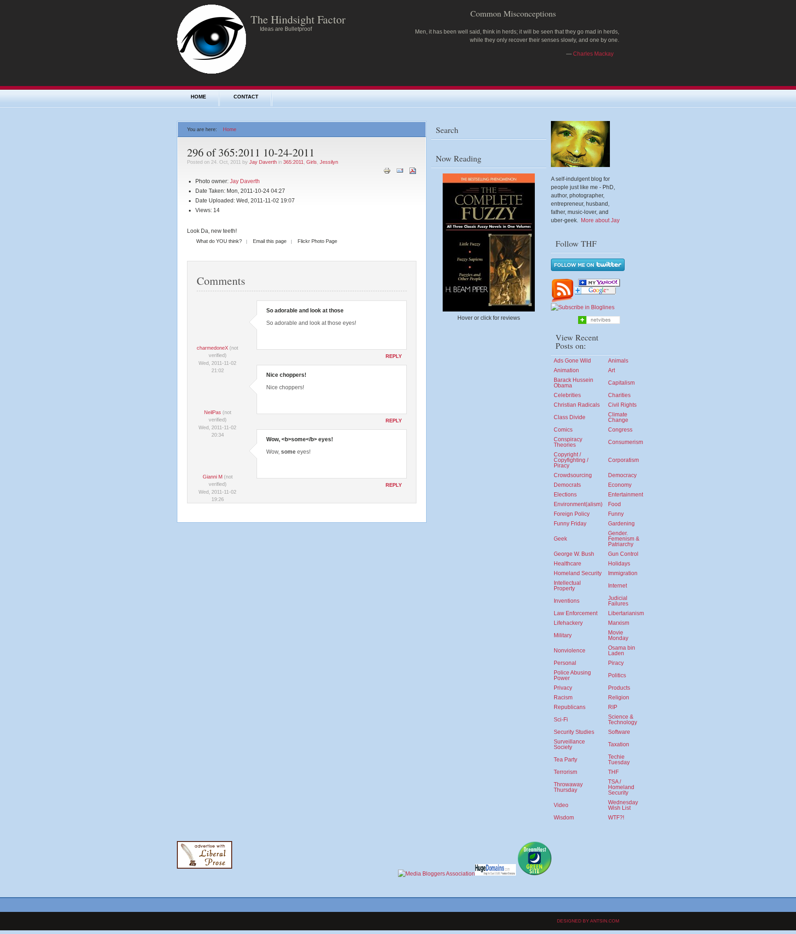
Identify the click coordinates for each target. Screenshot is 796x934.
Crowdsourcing (573, 475)
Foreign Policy (572, 514)
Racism (563, 697)
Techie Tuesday (619, 760)
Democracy (622, 475)
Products (619, 688)
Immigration (623, 573)
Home (198, 96)
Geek (560, 539)
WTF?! (616, 817)
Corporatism (623, 460)
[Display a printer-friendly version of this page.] (387, 170)
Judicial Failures (618, 601)
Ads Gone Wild (572, 360)
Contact (246, 96)
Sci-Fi (561, 719)
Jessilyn (329, 162)
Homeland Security (578, 573)
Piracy (616, 663)
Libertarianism (626, 613)
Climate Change (618, 417)
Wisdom (564, 817)
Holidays (619, 563)
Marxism (618, 623)
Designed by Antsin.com (588, 920)
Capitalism (621, 383)
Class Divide (569, 417)
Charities (619, 395)
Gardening (621, 523)
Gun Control (623, 554)
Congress (620, 430)
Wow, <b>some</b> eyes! (299, 439)
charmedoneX (212, 348)
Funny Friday (570, 523)
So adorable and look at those (305, 310)
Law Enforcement (575, 613)
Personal (565, 663)
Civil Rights (622, 405)
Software (619, 732)
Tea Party (565, 759)
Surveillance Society (569, 744)
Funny (616, 514)
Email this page (270, 241)
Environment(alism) (578, 504)
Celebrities (567, 395)
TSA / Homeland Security (621, 787)
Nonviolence (569, 650)
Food (614, 504)
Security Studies (574, 732)
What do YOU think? (219, 241)
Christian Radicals (577, 405)
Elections (565, 494)
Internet (617, 585)
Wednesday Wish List (623, 805)
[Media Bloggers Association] (436, 874)
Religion (618, 697)
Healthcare (567, 563)
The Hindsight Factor (298, 19)
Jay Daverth (263, 162)
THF (613, 772)
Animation (566, 370)
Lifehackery (568, 623)
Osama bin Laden (621, 651)
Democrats (567, 485)
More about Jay (600, 220)
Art (611, 370)
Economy (620, 485)
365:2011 (293, 162)
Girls (311, 162)
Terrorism (565, 772)
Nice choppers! (286, 375)
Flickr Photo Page (317, 241)
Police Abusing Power (572, 675)
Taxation (618, 744)
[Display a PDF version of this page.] (412, 170)
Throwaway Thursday (568, 787)
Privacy (563, 688)
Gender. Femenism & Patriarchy (623, 539)
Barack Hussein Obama (573, 383)
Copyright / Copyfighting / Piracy (571, 460)
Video (561, 805)
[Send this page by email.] (400, 170)
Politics (617, 675)
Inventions (566, 601)
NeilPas (212, 412)
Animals (618, 360)
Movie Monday (618, 635)
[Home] (211, 72)
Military (563, 635)
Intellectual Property (567, 586)
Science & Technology (622, 720)
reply (394, 356)
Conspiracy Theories (568, 442)
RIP (612, 707)
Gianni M (212, 476)
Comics (563, 430)
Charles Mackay (593, 54)
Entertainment (625, 494)
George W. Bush (574, 554)
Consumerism (625, 442)
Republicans (569, 707)
